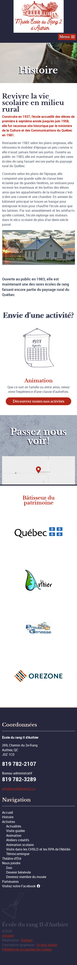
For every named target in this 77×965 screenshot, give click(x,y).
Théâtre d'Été (11, 858)
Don (9, 867)
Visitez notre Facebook (19, 886)
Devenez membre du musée (26, 877)
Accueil (7, 812)
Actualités (13, 826)
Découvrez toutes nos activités (38, 401)
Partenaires (10, 881)
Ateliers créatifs (17, 840)
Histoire (7, 817)
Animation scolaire (20, 844)
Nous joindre (11, 863)
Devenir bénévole (18, 872)
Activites (8, 821)
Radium (27, 940)
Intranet (8, 935)
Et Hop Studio (47, 945)
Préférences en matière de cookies (27, 949)
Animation (13, 835)
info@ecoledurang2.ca (18, 788)
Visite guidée (15, 830)
